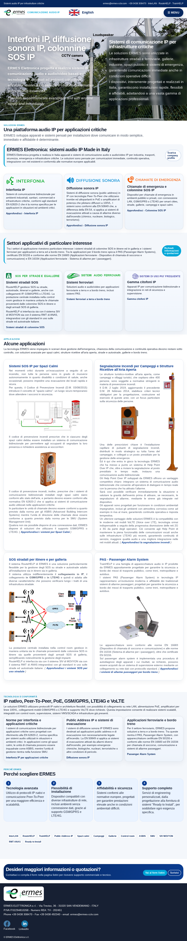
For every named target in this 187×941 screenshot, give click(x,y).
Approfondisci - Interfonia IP (22, 213)
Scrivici (174, 872)
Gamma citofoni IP (137, 299)
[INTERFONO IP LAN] (170, 422)
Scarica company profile (172, 155)
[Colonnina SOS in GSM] (48, 616)
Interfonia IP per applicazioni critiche (27, 757)
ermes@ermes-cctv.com (115, 3)
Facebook (9, 928)
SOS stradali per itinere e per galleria (37, 559)
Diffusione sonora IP (78, 757)
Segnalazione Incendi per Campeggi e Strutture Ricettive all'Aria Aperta (136, 367)
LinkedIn (24, 928)
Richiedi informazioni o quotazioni (171, 251)
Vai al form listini (155, 872)
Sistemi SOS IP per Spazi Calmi (33, 366)
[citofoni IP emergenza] (139, 618)
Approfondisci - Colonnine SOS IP (146, 210)
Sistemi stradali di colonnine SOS (25, 327)
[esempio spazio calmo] (48, 415)
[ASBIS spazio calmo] (48, 469)
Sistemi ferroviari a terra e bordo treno (88, 299)
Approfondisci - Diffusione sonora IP (87, 225)
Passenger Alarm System (141, 754)
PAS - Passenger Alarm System (124, 559)
